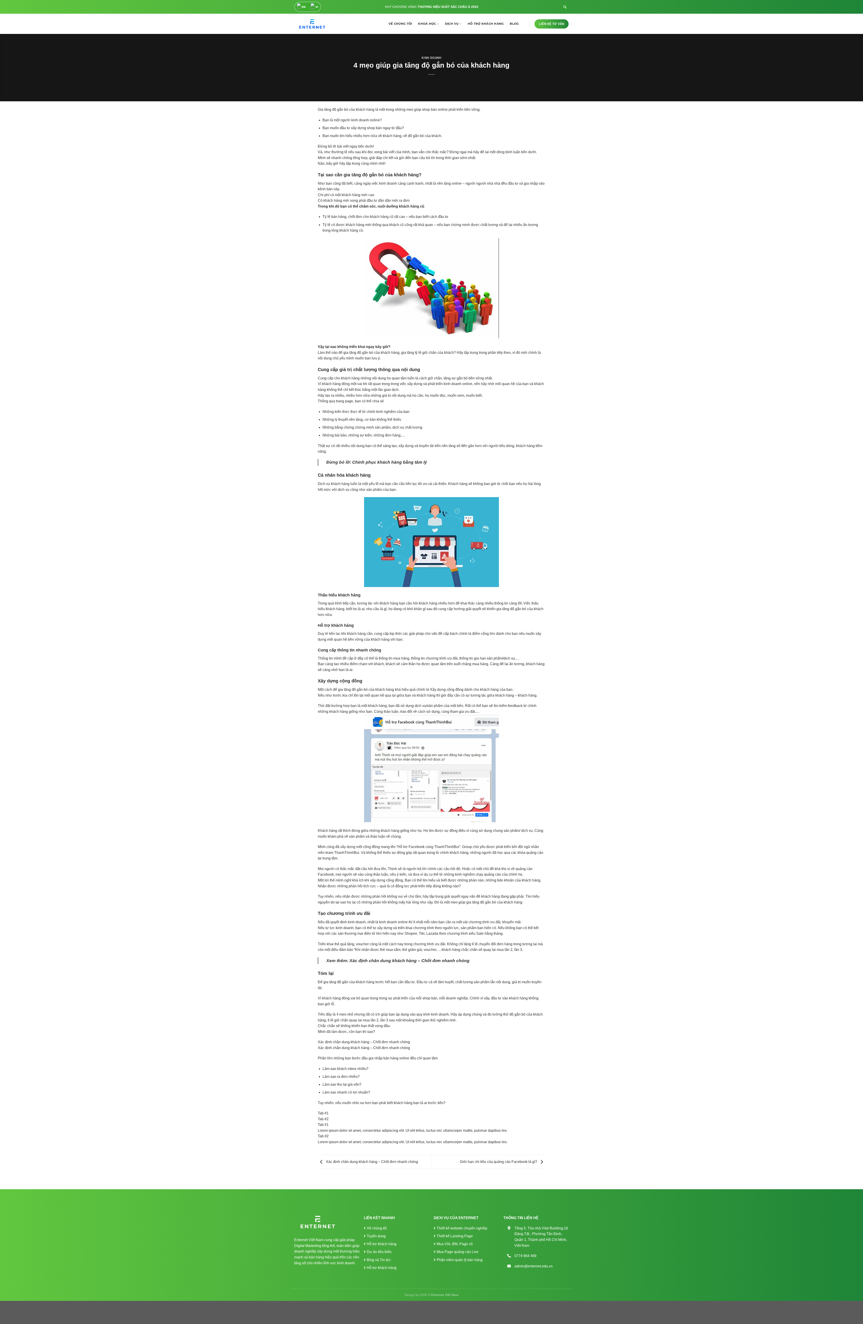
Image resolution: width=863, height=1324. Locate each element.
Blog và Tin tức (379, 1260)
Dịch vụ (452, 23)
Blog (514, 23)
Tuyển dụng (376, 1236)
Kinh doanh (431, 58)
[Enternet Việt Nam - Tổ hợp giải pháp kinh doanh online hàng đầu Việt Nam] (311, 24)
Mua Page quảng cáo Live (457, 1252)
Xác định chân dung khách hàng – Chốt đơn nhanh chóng (410, 960)
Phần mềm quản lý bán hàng (460, 1260)
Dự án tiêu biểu (379, 1252)
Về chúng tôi (400, 23)
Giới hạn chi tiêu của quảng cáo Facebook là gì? (499, 1162)
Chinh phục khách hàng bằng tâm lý (389, 462)
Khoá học (427, 23)
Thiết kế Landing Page (455, 1236)
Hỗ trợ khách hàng (486, 23)
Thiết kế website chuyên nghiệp (462, 1228)
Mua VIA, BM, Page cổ (455, 1244)
